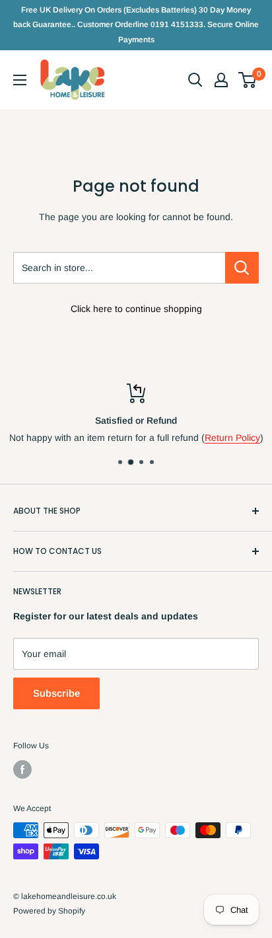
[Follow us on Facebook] (22, 769)
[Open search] (195, 80)
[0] (248, 80)
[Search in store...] (242, 268)
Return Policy (232, 437)
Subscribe (56, 693)
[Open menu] (19, 80)
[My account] (221, 80)
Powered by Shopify (49, 911)
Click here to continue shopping (136, 308)
